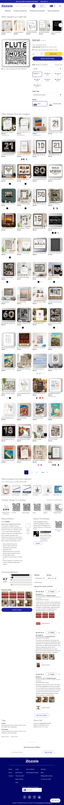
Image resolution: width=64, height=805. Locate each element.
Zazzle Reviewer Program (42, 599)
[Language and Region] (52, 6)
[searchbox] (25, 6)
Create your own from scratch (28, 531)
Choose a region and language (30, 787)
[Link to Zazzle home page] (7, 6)
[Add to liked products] (28, 42)
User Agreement (41, 803)
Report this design (59, 530)
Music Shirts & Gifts (52, 47)
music (24, 731)
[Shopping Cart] (60, 6)
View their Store (44, 540)
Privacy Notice (48, 803)
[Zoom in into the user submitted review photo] (5, 595)
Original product (45, 623)
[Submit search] (34, 6)
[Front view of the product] (16, 53)
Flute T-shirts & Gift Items (8, 482)
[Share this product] (23, 42)
